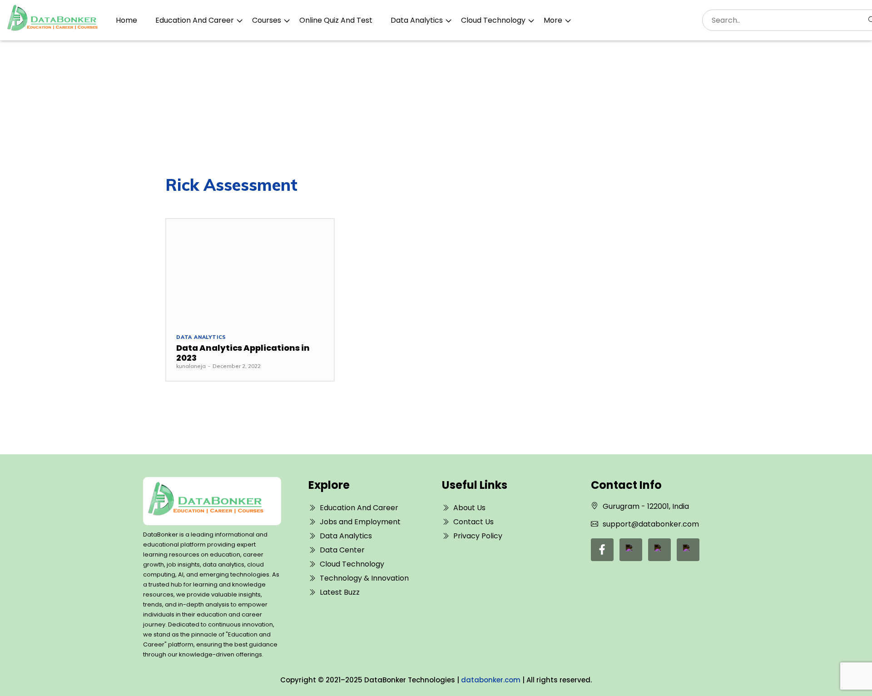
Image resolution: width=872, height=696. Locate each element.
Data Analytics (417, 20)
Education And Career (194, 20)
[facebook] (602, 549)
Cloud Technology (493, 20)
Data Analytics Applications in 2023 (243, 352)
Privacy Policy (477, 536)
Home (126, 20)
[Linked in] (630, 549)
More (553, 20)
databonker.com (490, 680)
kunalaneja (191, 366)
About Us (469, 507)
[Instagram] (688, 549)
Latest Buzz (340, 592)
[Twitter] (659, 549)
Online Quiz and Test (335, 20)
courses (266, 20)
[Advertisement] (436, 108)
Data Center (342, 550)
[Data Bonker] (205, 501)
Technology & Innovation (364, 578)
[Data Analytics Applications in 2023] (250, 271)
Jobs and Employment (360, 522)
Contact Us (473, 522)
